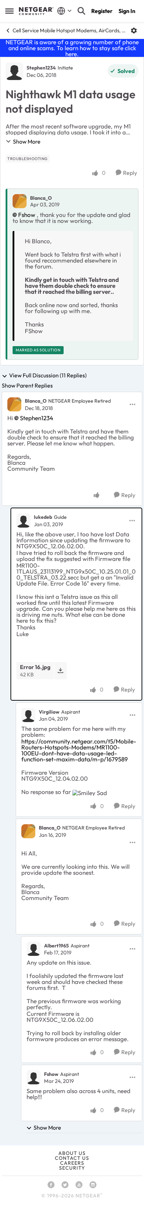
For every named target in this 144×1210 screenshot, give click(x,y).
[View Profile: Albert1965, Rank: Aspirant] (34, 949)
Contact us (72, 1158)
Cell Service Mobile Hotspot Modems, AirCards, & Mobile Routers (69, 30)
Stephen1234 (41, 67)
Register (102, 10)
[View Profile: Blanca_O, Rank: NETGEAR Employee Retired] (14, 404)
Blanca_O (41, 198)
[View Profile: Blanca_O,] (20, 201)
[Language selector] (64, 11)
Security (72, 1168)
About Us (72, 1153)
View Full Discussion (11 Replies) (48, 375)
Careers (72, 1163)
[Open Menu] (134, 30)
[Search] (81, 11)
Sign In (126, 10)
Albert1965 (56, 945)
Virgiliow (49, 711)
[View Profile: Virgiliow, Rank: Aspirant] (28, 715)
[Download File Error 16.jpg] (60, 670)
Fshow (26, 214)
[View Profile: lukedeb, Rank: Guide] (23, 521)
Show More (27, 141)
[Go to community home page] (36, 11)
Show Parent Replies (27, 385)
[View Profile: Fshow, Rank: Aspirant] (34, 1077)
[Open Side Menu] (9, 11)
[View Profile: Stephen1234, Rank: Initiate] (14, 71)
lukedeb (43, 517)
